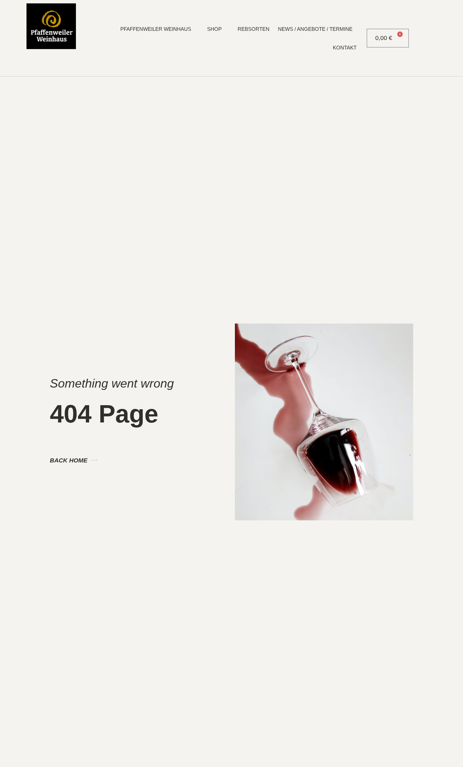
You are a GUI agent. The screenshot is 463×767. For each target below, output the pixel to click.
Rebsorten (253, 29)
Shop (214, 29)
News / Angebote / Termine (315, 29)
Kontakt (345, 47)
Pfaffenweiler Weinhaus (155, 29)
